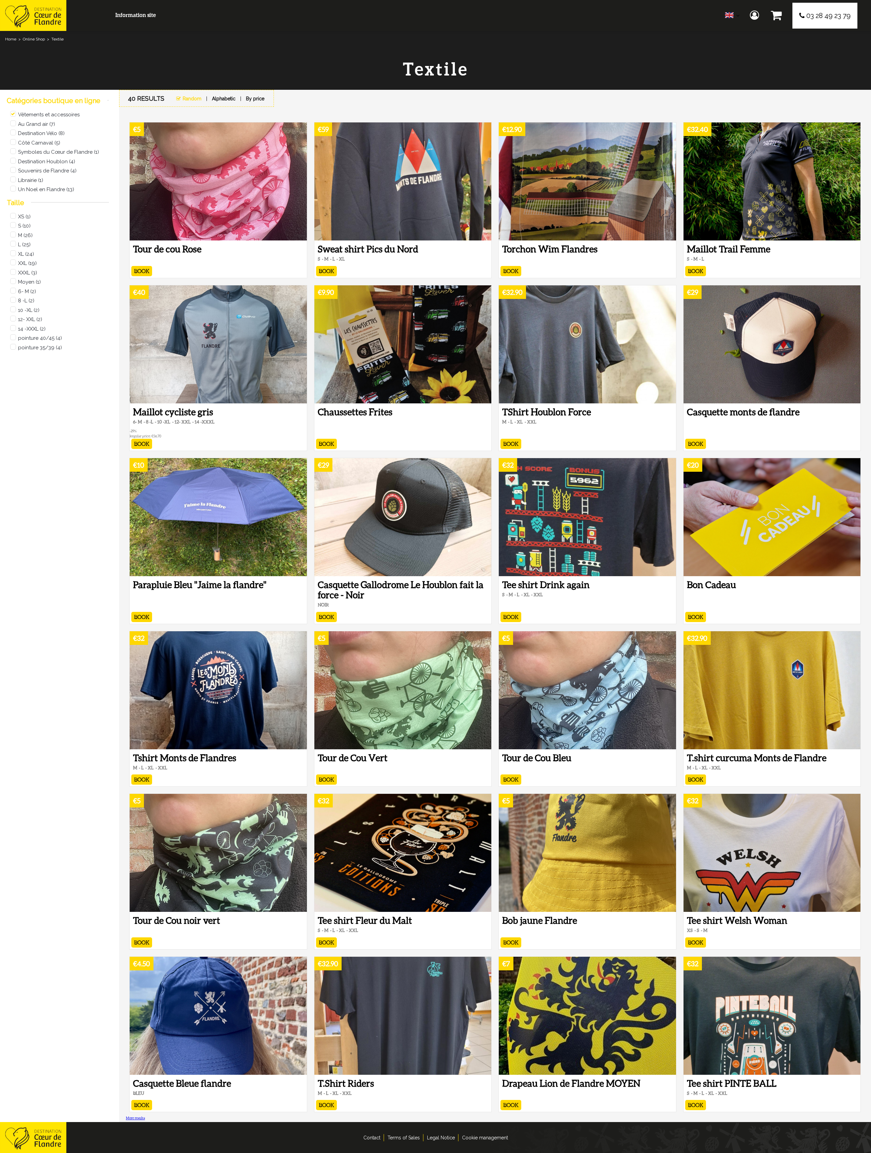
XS (24, 217)
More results (135, 1118)
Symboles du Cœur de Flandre (58, 152)
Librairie (30, 180)
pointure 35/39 (40, 348)
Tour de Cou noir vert (176, 920)
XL (26, 254)
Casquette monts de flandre (743, 412)
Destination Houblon (46, 161)
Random (192, 98)
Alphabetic (223, 98)
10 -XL (28, 310)
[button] (776, 15)
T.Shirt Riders (346, 1083)
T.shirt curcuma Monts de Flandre (756, 758)
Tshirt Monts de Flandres (184, 758)
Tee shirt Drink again (546, 585)
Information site (135, 15)
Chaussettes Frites (355, 412)
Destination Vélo (41, 133)
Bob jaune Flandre (539, 920)
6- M (27, 291)
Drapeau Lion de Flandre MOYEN (571, 1083)
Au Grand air (36, 124)
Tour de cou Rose (167, 249)
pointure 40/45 (40, 338)
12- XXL (30, 319)
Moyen (29, 282)
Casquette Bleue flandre (182, 1083)
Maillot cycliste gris (173, 412)
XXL (27, 263)
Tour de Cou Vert (353, 758)
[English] (732, 17)
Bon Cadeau (711, 585)
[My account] (755, 15)
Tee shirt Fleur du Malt (365, 920)
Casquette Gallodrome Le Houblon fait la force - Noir (400, 590)
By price (255, 98)
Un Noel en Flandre (46, 189)
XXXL (27, 273)
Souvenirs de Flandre (47, 171)
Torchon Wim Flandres (549, 249)
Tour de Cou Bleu (536, 758)
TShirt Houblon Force (546, 412)
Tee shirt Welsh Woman (737, 920)
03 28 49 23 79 (828, 16)
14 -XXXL (32, 329)
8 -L (26, 301)
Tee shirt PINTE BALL (731, 1083)
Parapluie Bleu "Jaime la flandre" (199, 585)
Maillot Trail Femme (728, 249)
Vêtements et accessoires (49, 115)
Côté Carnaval (39, 143)
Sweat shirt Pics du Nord (368, 249)
